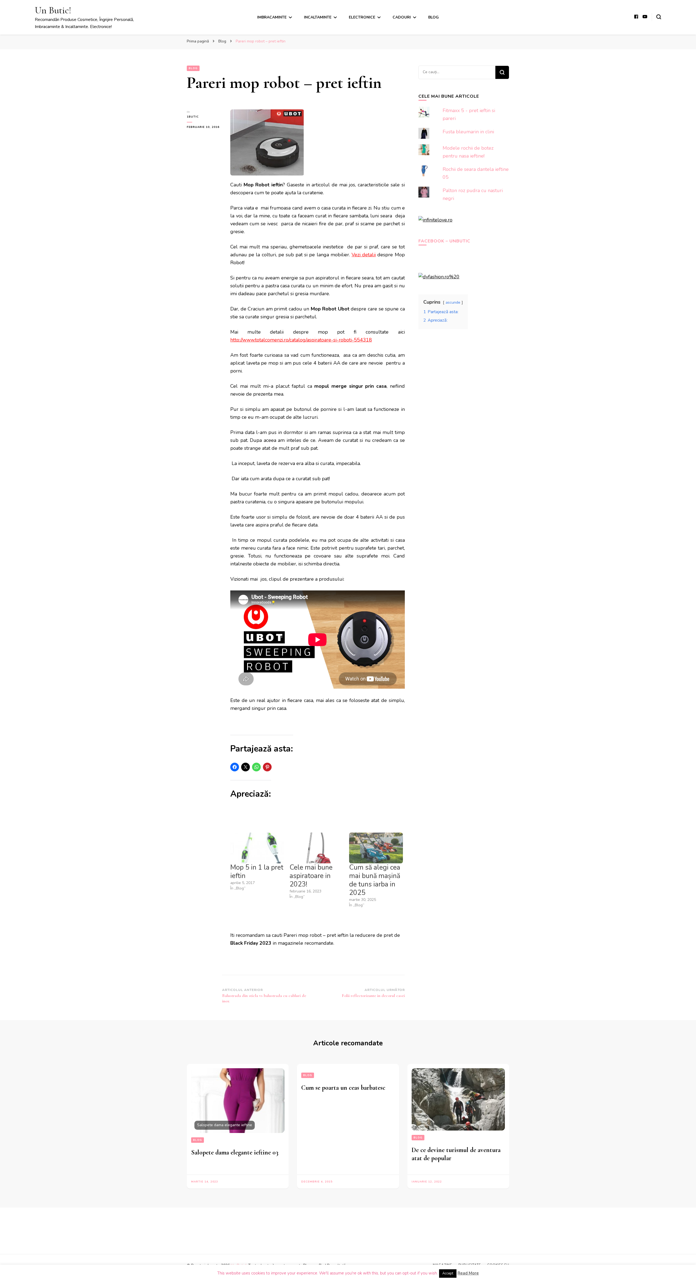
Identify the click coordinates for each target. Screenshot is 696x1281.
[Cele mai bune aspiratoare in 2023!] (316, 848)
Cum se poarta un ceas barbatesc (343, 1088)
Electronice (362, 17)
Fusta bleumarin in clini (468, 131)
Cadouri (402, 17)
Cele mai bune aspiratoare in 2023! (311, 876)
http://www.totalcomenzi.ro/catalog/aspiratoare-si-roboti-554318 (301, 340)
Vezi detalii (364, 254)
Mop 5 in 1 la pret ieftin (256, 871)
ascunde (453, 302)
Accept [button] (447, 1273)
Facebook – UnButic (444, 241)
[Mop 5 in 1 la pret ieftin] (257, 848)
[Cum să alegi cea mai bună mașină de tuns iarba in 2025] (376, 848)
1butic (193, 117)
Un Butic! (53, 10)
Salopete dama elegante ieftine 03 (234, 1152)
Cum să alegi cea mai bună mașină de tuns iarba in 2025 (374, 880)
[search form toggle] (658, 16)
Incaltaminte (317, 17)
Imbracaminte (272, 17)
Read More (468, 1273)
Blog (433, 17)
